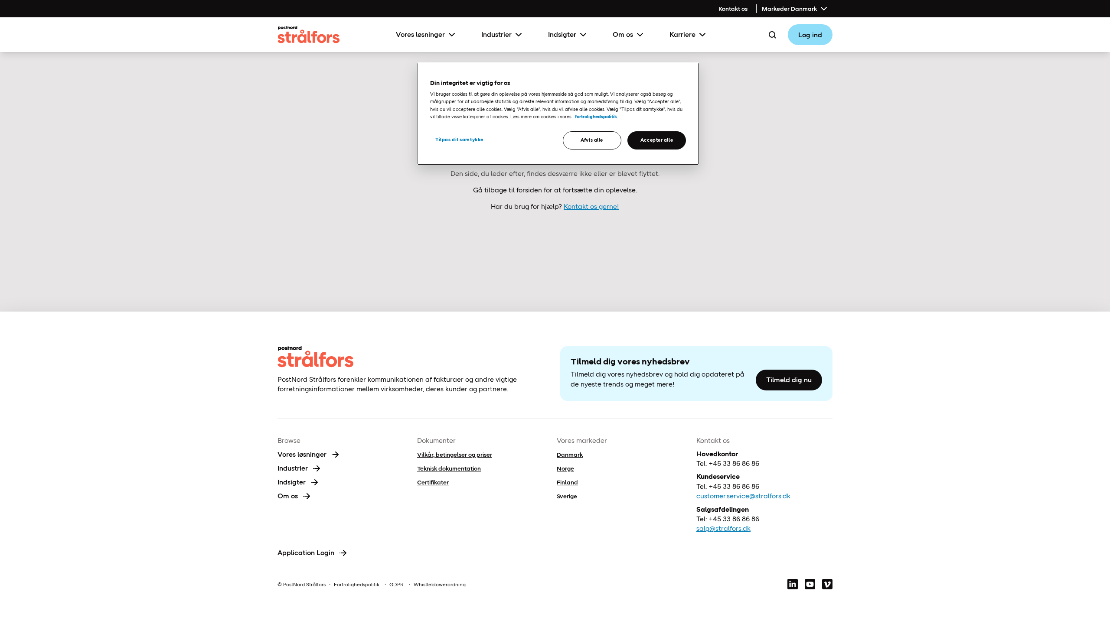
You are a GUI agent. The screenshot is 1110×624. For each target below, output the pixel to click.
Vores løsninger (420, 34)
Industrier (496, 34)
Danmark (570, 454)
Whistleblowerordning (440, 585)
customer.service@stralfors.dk (743, 496)
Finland (567, 482)
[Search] (772, 34)
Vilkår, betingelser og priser (454, 454)
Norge (565, 468)
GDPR (396, 585)
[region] (558, 113)
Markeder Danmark (789, 8)
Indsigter (562, 34)
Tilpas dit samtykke (459, 139)
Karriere (682, 34)
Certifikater (433, 482)
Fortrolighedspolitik (356, 585)
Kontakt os (733, 8)
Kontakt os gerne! (591, 206)
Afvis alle (592, 140)
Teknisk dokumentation (449, 468)
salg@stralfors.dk (723, 528)
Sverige (567, 496)
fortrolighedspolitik (596, 117)
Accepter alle (656, 140)
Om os (623, 34)
